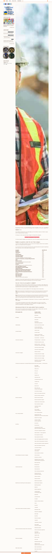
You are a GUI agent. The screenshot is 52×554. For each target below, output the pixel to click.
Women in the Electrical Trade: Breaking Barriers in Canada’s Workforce (8, 25)
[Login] (48, 1)
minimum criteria (27, 284)
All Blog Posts (12, 27)
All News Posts (11, 43)
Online (5, 62)
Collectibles (19, 0)
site (44, 295)
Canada (20, 229)
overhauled (28, 239)
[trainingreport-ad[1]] (8, 10)
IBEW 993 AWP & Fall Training (8, 33)
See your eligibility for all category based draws (32, 237)
